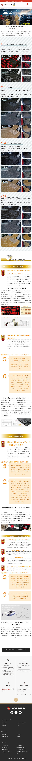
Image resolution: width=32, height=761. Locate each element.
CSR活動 (18, 736)
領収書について (5, 747)
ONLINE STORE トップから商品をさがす (16, 649)
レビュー (18, 725)
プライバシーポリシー (21, 749)
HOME (2, 8)
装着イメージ (5, 736)
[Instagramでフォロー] (11, 712)
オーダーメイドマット (21, 723)
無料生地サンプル (20, 747)
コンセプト (4, 723)
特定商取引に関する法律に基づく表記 (23, 752)
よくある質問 (19, 745)
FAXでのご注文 (5, 749)
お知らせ (4, 734)
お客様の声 (19, 734)
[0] (26, 4)
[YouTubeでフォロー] (20, 712)
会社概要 (4, 725)
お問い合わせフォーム (6, 689)
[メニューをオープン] (30, 4)
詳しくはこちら (24, 694)
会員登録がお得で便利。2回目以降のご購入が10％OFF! (16, 1)
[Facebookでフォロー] (16, 712)
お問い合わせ (5, 745)
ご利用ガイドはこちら (24, 670)
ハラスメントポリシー (7, 751)
